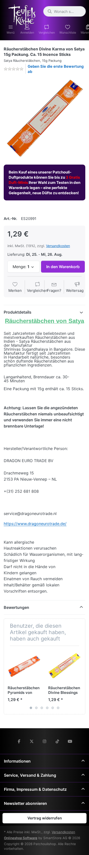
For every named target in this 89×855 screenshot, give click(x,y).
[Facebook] (19, 741)
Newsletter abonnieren (25, 803)
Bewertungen (16, 607)
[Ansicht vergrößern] (44, 119)
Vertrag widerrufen (44, 818)
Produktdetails (17, 312)
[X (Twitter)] (31, 741)
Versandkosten (58, 246)
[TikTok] (57, 741)
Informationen (17, 761)
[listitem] (44, 119)
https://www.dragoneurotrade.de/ (35, 523)
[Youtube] (70, 741)
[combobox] (64, 11)
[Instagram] (44, 741)
